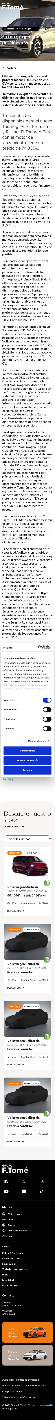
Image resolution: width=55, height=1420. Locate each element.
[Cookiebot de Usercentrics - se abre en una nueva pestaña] (38, 647)
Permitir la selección (27, 760)
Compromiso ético (12, 1391)
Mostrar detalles (37, 741)
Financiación (9, 1263)
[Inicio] (12, 6)
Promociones (9, 1285)
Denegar (27, 770)
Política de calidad (34, 1385)
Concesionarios (11, 1258)
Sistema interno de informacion (18, 1397)
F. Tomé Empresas (12, 1253)
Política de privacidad (27, 1379)
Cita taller (8, 1236)
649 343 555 (9, 1313)
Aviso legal (8, 1379)
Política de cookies (12, 1385)
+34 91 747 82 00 (11, 1305)
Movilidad (8, 1279)
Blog (4, 1274)
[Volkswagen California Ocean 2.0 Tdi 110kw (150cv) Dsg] (27, 942)
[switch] (47, 709)
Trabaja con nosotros (14, 1269)
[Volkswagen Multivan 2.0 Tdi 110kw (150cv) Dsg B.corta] (27, 865)
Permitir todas (27, 750)
